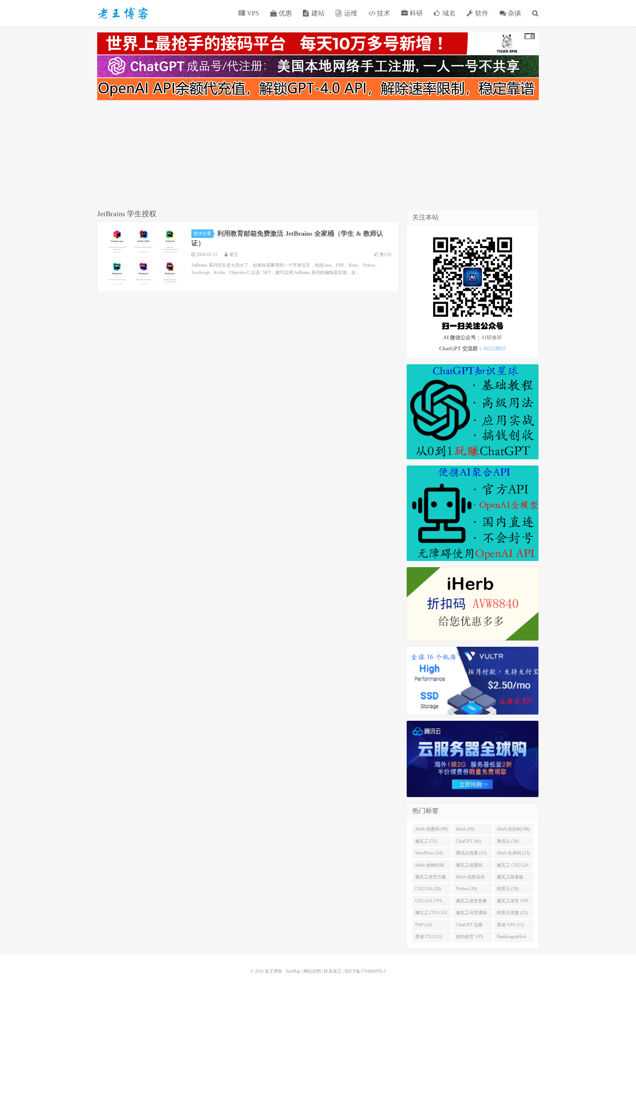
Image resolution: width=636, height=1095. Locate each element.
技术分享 (202, 233)
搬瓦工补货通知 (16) (471, 914)
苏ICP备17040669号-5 (365, 971)
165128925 (494, 348)
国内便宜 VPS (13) (469, 938)
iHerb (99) (465, 829)
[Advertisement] (318, 156)
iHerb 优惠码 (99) (431, 829)
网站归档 (312, 971)
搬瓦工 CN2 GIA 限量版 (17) (431, 914)
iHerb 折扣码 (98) (513, 829)
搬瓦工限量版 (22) (510, 878)
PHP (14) (423, 924)
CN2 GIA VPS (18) (428, 902)
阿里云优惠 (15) (512, 912)
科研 (415, 13)
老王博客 (123, 13)
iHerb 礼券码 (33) (513, 853)
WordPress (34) (429, 853)
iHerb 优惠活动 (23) (470, 878)
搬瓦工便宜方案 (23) (430, 878)
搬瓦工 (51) (426, 841)
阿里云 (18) (508, 888)
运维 (349, 13)
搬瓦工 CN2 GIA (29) (513, 867)
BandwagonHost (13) (511, 938)
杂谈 (513, 13)
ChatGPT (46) (468, 841)
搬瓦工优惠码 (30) (469, 867)
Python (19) (466, 888)
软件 (480, 13)
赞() (385, 254)
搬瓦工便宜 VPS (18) (513, 902)
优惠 (284, 13)
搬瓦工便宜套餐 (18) (471, 902)
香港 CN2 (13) (428, 936)
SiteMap (293, 971)
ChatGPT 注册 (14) (469, 926)
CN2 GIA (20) (428, 888)
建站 (317, 13)
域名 (448, 13)
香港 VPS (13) (510, 924)
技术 (382, 13)
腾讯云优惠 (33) (471, 853)
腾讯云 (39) (508, 841)
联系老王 (333, 971)
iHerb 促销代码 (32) (429, 867)
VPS (252, 13)
